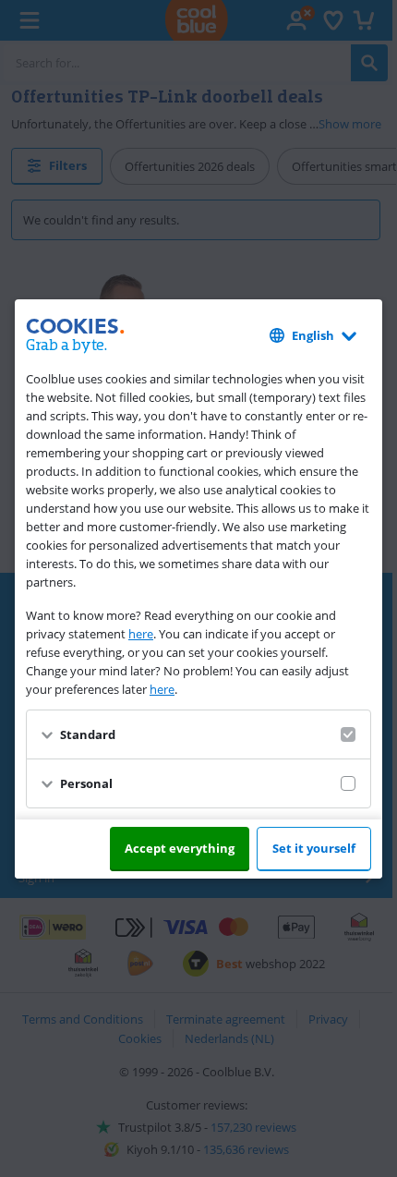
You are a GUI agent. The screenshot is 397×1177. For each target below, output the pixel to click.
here (140, 633)
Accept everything (180, 848)
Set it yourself (313, 848)
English (313, 335)
